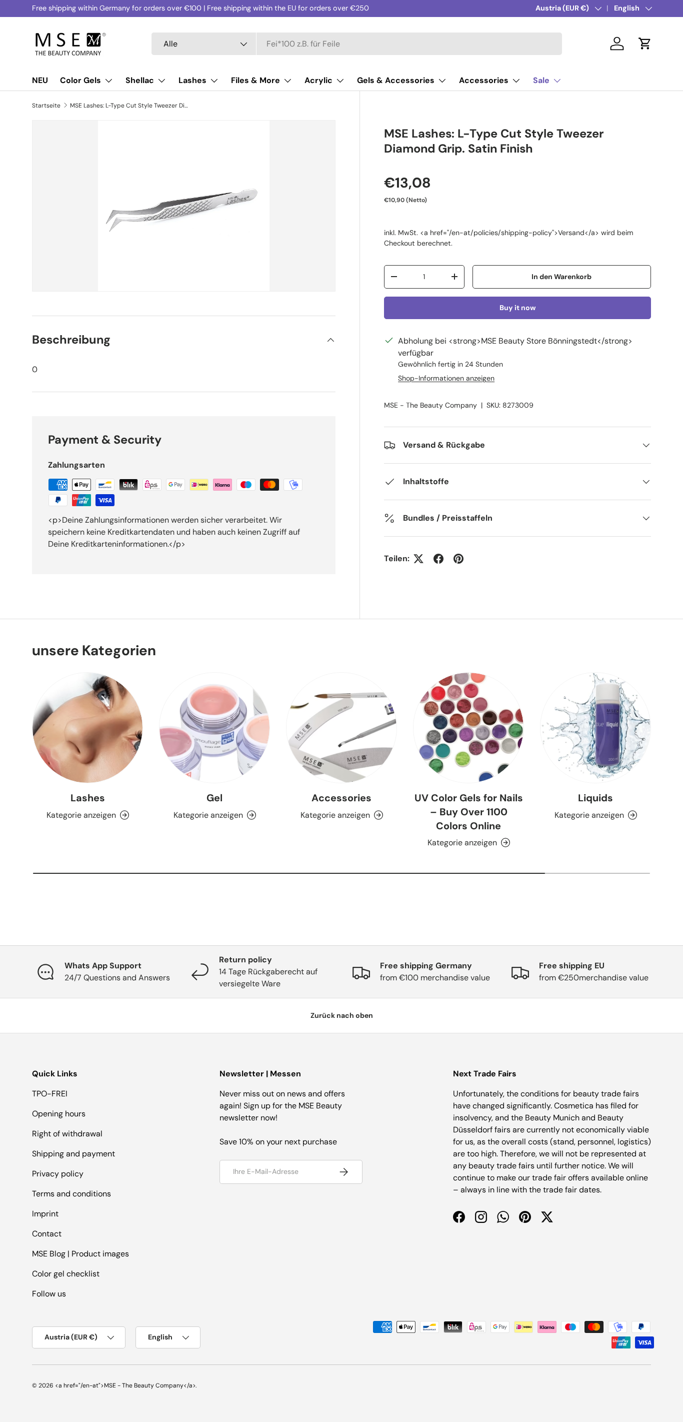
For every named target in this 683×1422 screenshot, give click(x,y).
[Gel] (215, 728)
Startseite (46, 106)
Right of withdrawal (67, 1133)
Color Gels (80, 80)
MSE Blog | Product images (80, 1253)
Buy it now (518, 307)
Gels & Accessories (395, 80)
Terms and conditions (71, 1193)
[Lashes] (87, 728)
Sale (541, 80)
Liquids (595, 797)
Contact (47, 1233)
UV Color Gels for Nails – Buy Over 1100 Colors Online (468, 811)
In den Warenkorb (562, 276)
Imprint (45, 1213)
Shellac (140, 80)
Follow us (49, 1293)
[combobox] (357, 44)
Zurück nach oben (341, 1015)
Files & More (255, 80)
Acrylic (318, 80)
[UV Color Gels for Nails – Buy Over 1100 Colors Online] (469, 728)
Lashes (192, 80)
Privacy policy (58, 1173)
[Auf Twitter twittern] (418, 559)
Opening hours (59, 1113)
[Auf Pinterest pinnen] (458, 559)
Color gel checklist (66, 1273)
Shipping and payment (73, 1153)
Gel (214, 797)
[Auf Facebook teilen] (438, 559)
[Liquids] (595, 728)
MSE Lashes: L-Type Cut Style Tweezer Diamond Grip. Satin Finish (130, 106)
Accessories (483, 80)
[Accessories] (341, 728)
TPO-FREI (50, 1093)
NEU (40, 80)
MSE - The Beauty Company (430, 405)
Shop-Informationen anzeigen (446, 378)
